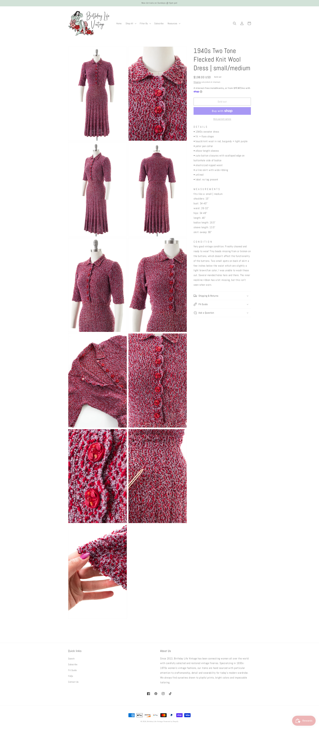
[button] (131, 23)
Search (71, 658)
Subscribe (72, 664)
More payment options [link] (222, 119)
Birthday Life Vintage (155, 721)
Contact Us (73, 681)
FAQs (70, 676)
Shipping (197, 82)
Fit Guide (72, 670)
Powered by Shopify (170, 721)
